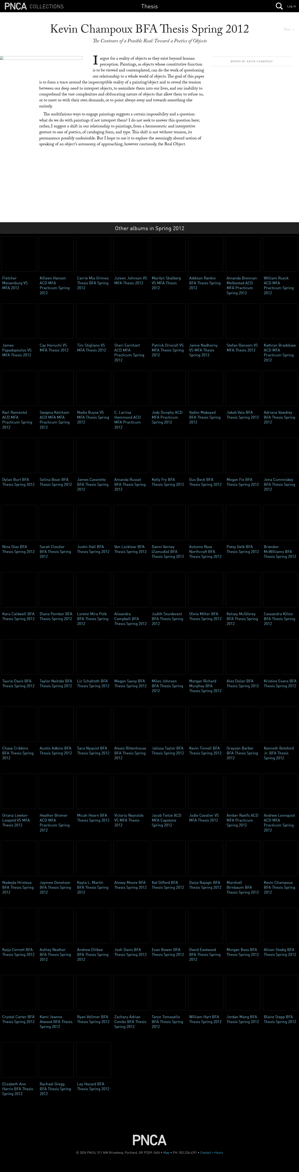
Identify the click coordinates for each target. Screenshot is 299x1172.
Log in (291, 6)
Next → (289, 30)
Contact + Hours (211, 1152)
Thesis (149, 6)
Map (166, 1152)
